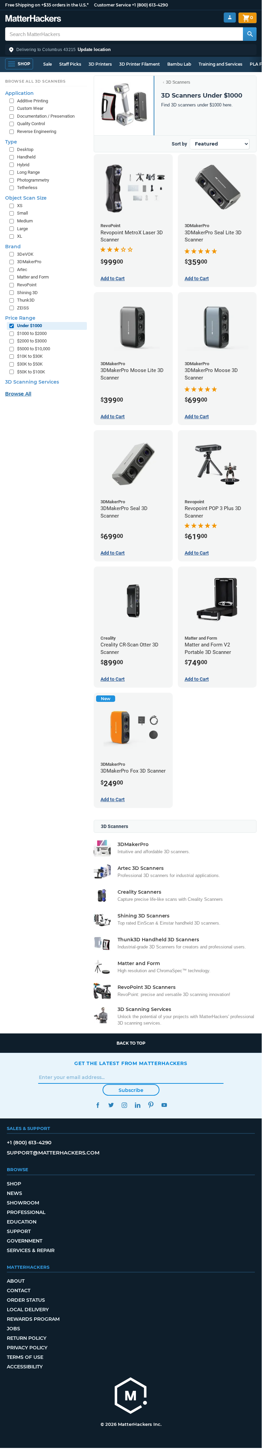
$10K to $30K (30, 356)
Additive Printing (32, 100)
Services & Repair (31, 1250)
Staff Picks (70, 64)
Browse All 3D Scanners (35, 81)
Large (22, 228)
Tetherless (27, 187)
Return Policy (26, 1338)
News (14, 1193)
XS (19, 205)
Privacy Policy (27, 1348)
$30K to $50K (30, 364)
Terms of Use (25, 1357)
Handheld (26, 156)
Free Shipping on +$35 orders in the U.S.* (47, 4)
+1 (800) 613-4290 (150, 4)
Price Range (20, 318)
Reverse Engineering (36, 131)
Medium (25, 220)
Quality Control (31, 123)
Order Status (26, 1300)
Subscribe (131, 1090)
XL (19, 236)
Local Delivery (28, 1309)
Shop (14, 1184)
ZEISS (23, 307)
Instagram (124, 1105)
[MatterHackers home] (33, 19)
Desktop (25, 149)
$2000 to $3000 (32, 340)
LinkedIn (137, 1105)
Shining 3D (27, 292)
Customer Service (112, 4)
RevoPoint (26, 284)
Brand (13, 246)
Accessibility (25, 1367)
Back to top (131, 1043)
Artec (22, 269)
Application (19, 93)
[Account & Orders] (230, 17)
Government (24, 1241)
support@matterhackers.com (53, 1152)
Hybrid (23, 164)
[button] (131, 49)
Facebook (98, 1105)
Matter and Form (33, 277)
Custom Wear (30, 108)
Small (22, 213)
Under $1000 (29, 325)
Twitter (111, 1105)
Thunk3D (26, 300)
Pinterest (151, 1105)
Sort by (179, 144)
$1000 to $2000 (32, 333)
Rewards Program (33, 1319)
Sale (47, 64)
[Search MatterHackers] (250, 34)
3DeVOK (25, 254)
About (16, 1281)
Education (21, 1222)
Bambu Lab (179, 64)
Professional (26, 1212)
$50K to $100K (31, 371)
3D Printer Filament (139, 64)
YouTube (164, 1105)
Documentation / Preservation (46, 116)
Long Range (28, 172)
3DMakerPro (29, 261)
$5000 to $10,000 (33, 348)
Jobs (13, 1329)
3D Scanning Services (32, 382)
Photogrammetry (33, 180)
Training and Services (220, 64)
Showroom (23, 1203)
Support (19, 1231)
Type (11, 142)
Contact (18, 1290)
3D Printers (100, 64)
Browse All (18, 394)
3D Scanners (178, 82)
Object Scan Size (26, 198)
